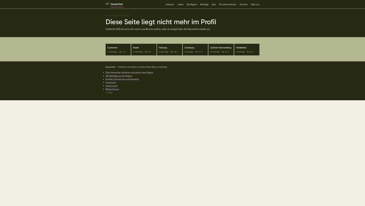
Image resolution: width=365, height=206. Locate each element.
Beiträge (204, 4)
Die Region (192, 4)
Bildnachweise (112, 89)
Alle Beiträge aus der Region (119, 76)
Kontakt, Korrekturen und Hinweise (122, 79)
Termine (244, 4)
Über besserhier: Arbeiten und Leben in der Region (129, 72)
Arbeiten (170, 4)
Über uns (255, 4)
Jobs (214, 4)
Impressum (111, 82)
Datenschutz (111, 86)
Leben (180, 4)
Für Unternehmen (227, 4)
